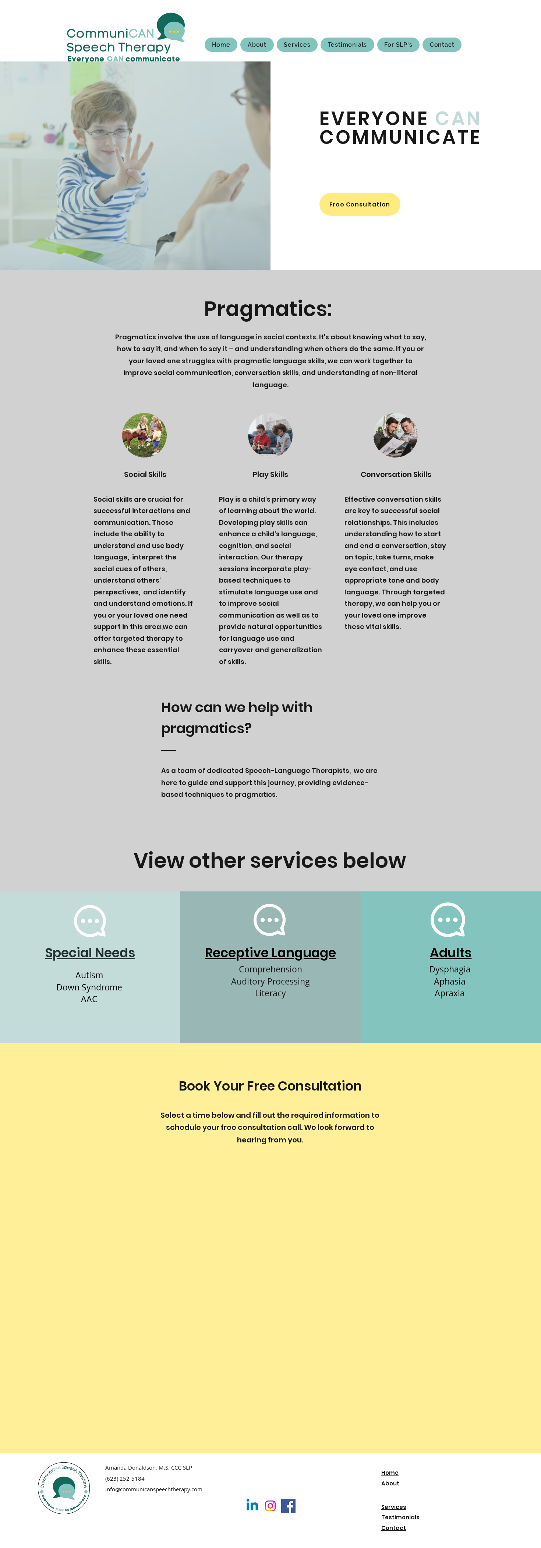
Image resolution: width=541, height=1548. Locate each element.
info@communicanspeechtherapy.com (153, 1489)
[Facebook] (288, 1506)
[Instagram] (270, 1506)
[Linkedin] (252, 1506)
